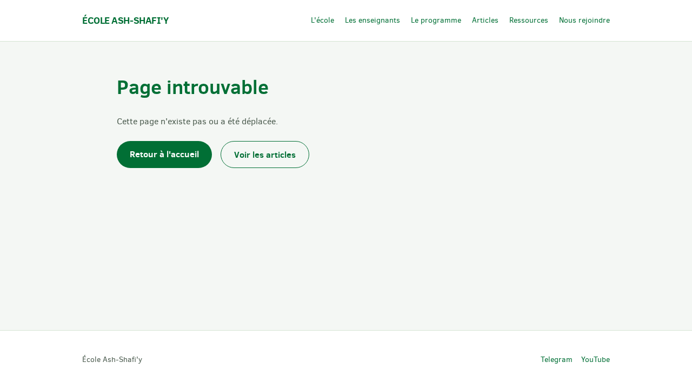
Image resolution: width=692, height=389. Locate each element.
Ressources (528, 20)
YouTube (595, 359)
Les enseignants (372, 20)
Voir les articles (265, 154)
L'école (322, 20)
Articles (485, 20)
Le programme (436, 20)
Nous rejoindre (584, 20)
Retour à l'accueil (164, 154)
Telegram (557, 359)
